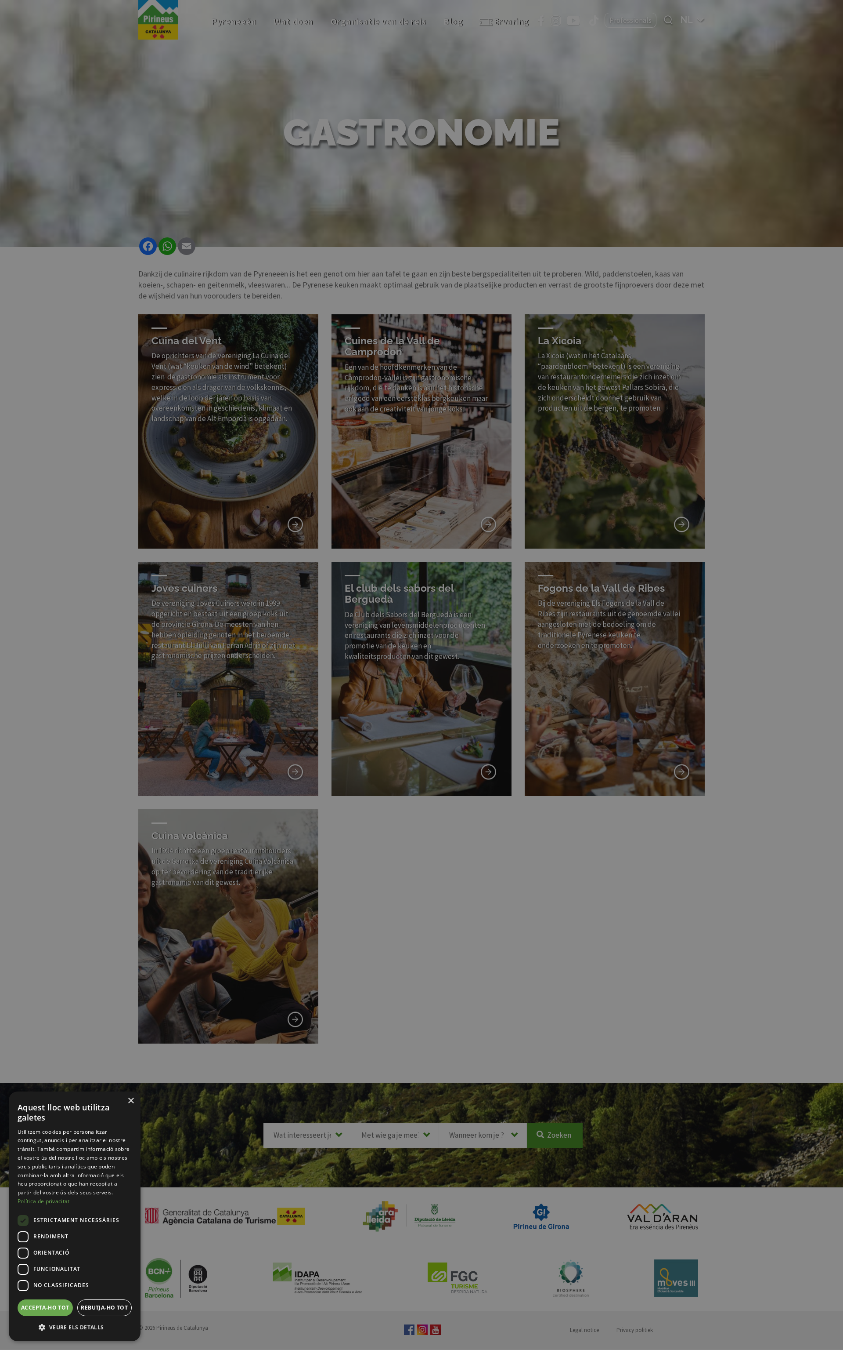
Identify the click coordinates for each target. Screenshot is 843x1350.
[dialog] (74, 1216)
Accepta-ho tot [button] (45, 1307)
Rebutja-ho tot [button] (104, 1307)
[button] (75, 1327)
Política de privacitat (44, 1201)
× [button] (130, 1101)
